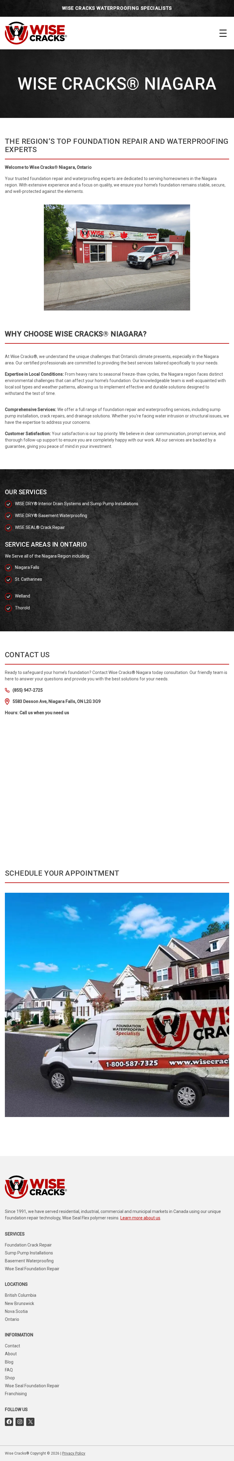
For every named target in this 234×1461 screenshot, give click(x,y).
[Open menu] (223, 33)
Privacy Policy (73, 1453)
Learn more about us (140, 1217)
